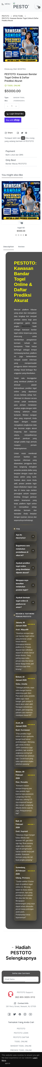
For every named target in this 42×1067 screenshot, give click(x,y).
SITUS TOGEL (18, 16)
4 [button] (23, 235)
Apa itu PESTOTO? (21, 536)
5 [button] (26, 235)
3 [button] (21, 235)
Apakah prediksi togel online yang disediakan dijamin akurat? (23, 568)
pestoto (21, 228)
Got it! (7, 1063)
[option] (21, 209)
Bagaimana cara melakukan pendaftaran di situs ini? (23, 550)
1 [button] (16, 235)
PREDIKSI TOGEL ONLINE (21, 1050)
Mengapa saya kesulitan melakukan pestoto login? (22, 585)
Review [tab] (21, 246)
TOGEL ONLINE (21, 1041)
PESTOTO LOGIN (21, 1033)
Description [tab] (8, 246)
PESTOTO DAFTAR (21, 1037)
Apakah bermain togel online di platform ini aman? (23, 602)
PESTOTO (5, 16)
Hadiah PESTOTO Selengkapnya (21, 953)
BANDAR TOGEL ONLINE (21, 1046)
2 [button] (18, 235)
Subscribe (32, 979)
